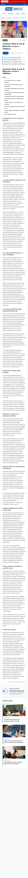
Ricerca (18, 13)
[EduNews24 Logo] (14, 9)
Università (10, 13)
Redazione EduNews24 (16, 691)
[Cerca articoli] (24, 4)
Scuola (4, 13)
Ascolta (6, 53)
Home (4, 18)
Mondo (24, 13)
